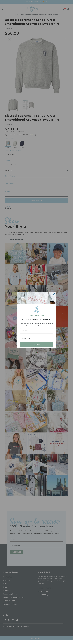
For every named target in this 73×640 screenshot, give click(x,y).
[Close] (54, 294)
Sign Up (36, 344)
